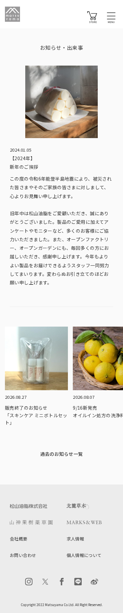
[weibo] (94, 582)
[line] (78, 582)
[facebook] (62, 582)
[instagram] (29, 582)
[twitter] (45, 582)
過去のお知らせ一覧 (61, 454)
